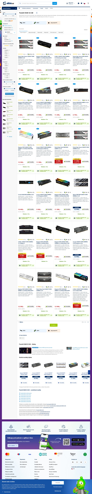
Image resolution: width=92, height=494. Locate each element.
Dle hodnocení (53, 32)
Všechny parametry (9, 93)
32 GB (51, 8)
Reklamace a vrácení (9, 466)
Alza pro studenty (53, 471)
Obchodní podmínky (9, 474)
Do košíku (31, 69)
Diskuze (85, 29)
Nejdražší (46, 32)
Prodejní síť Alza (9, 469)
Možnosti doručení (9, 462)
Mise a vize (36, 471)
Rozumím (58, 482)
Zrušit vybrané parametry (9, 96)
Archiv (22, 338)
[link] (9, 136)
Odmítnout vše (58, 490)
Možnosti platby (8, 464)
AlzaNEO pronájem (53, 464)
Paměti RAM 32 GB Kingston (26, 393)
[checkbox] (9, 19)
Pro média (36, 476)
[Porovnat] (33, 54)
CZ (73, 468)
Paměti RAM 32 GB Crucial (26, 399)
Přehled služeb (8, 478)
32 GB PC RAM (46, 414)
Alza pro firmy (52, 462)
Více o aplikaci (12, 445)
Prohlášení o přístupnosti (10, 476)
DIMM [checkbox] (6, 63)
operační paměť (35, 347)
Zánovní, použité (7, 41)
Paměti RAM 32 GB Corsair (26, 396)
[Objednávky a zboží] (78, 3)
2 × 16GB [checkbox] (6, 75)
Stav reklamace (23, 464)
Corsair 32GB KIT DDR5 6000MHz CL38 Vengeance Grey (36, 374)
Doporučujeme (23, 32)
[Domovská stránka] (19, 8)
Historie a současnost (39, 469)
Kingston (6, 50)
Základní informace (38, 466)
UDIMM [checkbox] (6, 65)
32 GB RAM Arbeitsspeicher (45, 411)
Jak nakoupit (22, 466)
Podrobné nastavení (57, 486)
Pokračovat (51, 16)
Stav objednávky (23, 462)
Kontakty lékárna (38, 464)
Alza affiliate (51, 469)
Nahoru (21, 322)
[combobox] (35, 3)
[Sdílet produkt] (37, 13)
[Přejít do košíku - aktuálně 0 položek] (88, 3)
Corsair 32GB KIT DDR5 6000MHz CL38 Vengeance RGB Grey (73, 374)
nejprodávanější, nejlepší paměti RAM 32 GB (58, 405)
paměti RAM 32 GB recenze (48, 407)
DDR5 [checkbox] (6, 69)
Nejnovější (61, 32)
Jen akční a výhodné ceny (9, 18)
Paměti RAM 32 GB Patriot (26, 398)
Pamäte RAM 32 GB (40, 410)
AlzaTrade (51, 474)
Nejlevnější (40, 32)
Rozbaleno (6, 39)
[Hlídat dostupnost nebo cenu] (32, 54)
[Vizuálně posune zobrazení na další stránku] (89, 372)
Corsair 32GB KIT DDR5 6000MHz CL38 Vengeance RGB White (85, 374)
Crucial (6, 57)
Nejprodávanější (32, 32)
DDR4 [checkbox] (6, 71)
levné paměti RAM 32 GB (51, 404)
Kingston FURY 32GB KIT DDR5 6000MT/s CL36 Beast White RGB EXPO (25, 149)
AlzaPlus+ (51, 466)
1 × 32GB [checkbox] (6, 77)
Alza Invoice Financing (54, 476)
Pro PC (46, 8)
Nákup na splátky (9, 471)
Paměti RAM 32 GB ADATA (26, 401)
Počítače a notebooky (26, 8)
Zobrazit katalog (6, 8)
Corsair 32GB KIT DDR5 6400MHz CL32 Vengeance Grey (48, 374)
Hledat (54, 3)
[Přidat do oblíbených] (30, 54)
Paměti (41, 8)
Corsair (6, 53)
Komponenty (35, 8)
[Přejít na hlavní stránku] (8, 3)
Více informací (7, 491)
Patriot (6, 52)
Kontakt (36, 462)
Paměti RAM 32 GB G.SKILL (26, 394)
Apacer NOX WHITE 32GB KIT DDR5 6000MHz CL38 (61, 374)
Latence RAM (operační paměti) (45, 347)
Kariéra (36, 474)
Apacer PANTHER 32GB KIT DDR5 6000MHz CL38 (24, 374)
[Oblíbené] (81, 3)
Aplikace (36, 478)
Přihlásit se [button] (71, 3)
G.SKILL (6, 55)
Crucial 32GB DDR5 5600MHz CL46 (26, 194)
